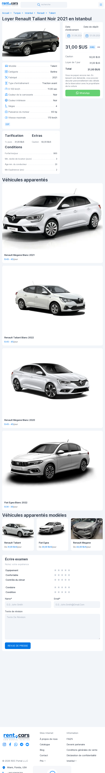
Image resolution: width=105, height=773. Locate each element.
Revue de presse (18, 645)
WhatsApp (84, 93)
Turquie (17, 13)
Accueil (5, 13)
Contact (44, 755)
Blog (42, 750)
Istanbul (29, 13)
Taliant (52, 13)
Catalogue (45, 744)
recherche (45, 4)
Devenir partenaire (76, 744)
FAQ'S (70, 739)
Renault (41, 13)
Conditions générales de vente (82, 750)
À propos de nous (49, 739)
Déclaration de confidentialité (81, 755)
